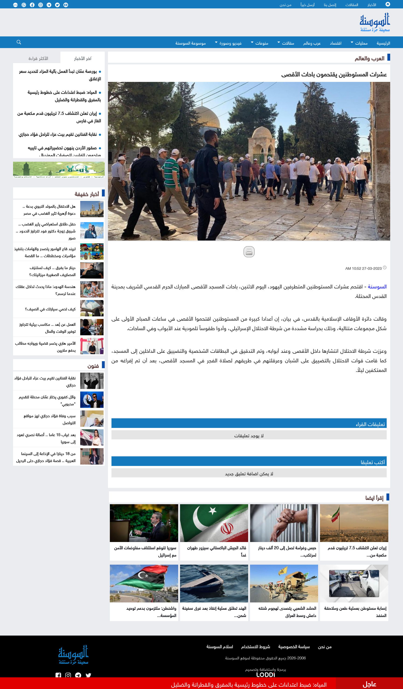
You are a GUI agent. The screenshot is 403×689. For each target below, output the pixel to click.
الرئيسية (383, 42)
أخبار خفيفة (87, 193)
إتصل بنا (330, 4)
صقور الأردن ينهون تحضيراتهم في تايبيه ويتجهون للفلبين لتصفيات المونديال (64, 150)
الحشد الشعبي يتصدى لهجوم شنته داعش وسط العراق (287, 611)
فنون (93, 365)
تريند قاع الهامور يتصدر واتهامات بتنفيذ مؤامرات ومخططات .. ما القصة (45, 252)
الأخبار (372, 4)
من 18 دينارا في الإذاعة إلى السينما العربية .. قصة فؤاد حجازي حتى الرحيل (46, 456)
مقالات (288, 42)
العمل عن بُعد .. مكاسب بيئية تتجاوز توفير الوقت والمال (47, 327)
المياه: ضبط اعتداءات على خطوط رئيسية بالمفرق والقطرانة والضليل (64, 95)
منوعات (262, 42)
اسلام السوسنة (220, 646)
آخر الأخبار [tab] (82, 57)
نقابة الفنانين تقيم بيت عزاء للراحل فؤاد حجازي (58, 133)
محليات (361, 42)
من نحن (285, 4)
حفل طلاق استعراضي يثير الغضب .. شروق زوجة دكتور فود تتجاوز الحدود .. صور (46, 230)
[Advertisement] (163, 22)
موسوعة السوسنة (191, 42)
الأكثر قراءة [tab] (38, 57)
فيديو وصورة (231, 42)
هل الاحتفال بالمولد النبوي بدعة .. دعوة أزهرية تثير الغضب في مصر (49, 209)
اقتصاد (335, 42)
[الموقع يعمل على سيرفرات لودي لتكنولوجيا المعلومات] (265, 673)
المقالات (352, 4)
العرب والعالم (369, 57)
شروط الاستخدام (255, 646)
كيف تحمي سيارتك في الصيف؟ (50, 308)
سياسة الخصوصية (294, 646)
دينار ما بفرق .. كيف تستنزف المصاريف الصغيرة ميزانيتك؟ (52, 270)
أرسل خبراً (308, 4)
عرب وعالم (312, 42)
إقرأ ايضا (374, 497)
